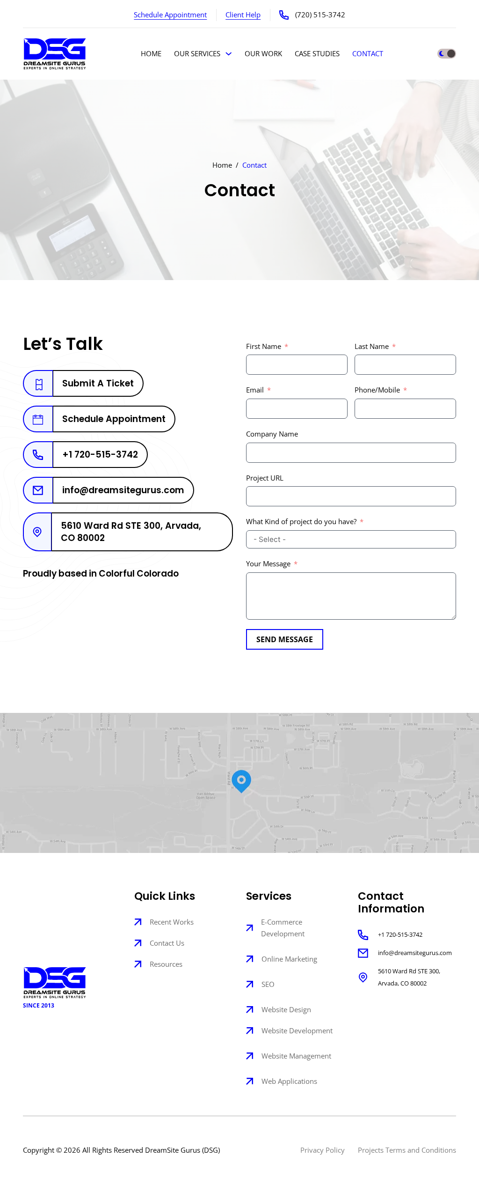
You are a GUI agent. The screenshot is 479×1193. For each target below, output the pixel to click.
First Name (263, 346)
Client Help (243, 15)
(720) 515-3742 (320, 15)
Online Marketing (289, 959)
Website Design (286, 1010)
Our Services (197, 54)
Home (151, 54)
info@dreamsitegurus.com (415, 952)
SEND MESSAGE (284, 639)
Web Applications (289, 1081)
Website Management (296, 1056)
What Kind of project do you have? (302, 521)
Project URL (264, 478)
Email (255, 390)
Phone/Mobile (377, 390)
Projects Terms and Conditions (407, 1150)
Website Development (297, 1031)
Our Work (263, 54)
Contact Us (167, 943)
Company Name (272, 434)
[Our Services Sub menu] (228, 53)
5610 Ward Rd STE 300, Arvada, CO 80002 (409, 977)
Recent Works (172, 922)
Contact (367, 54)
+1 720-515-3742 (400, 934)
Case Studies (317, 54)
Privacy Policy (322, 1150)
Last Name (372, 346)
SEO (268, 984)
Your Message (268, 564)
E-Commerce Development (283, 928)
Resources (166, 964)
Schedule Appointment (170, 15)
